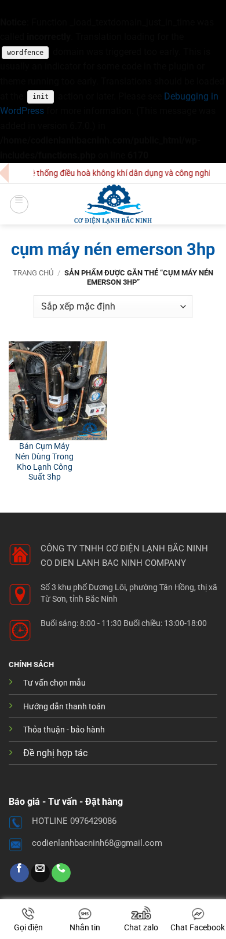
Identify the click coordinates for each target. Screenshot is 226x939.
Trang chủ (33, 272)
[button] (19, 204)
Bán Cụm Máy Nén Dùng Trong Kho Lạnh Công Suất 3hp (44, 461)
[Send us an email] (40, 872)
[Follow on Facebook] (19, 872)
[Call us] (61, 872)
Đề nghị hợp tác (55, 752)
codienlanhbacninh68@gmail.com (97, 843)
